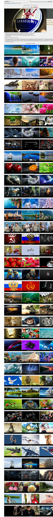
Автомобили (13, 3)
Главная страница (7, 3)
